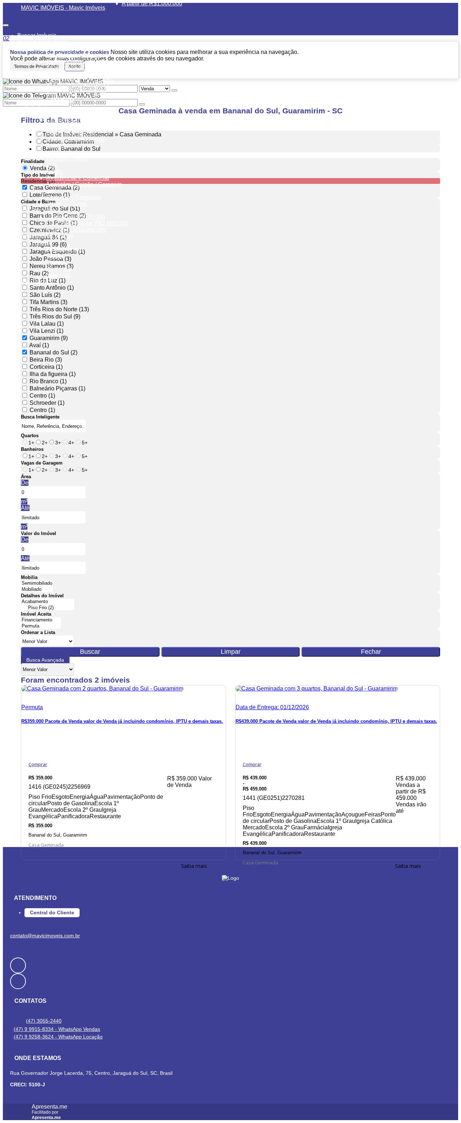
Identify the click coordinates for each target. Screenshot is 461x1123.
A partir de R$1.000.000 (152, 3)
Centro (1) (42, 396)
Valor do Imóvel (38, 533)
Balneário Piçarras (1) (57, 388)
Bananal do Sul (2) (53, 352)
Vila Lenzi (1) (46, 331)
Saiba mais (194, 865)
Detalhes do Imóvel (42, 595)
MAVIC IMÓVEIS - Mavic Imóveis (63, 8)
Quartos (30, 435)
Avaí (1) (39, 345)
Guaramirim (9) (49, 338)
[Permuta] (41, 626)
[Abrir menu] (6, 23)
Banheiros (32, 449)
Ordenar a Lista (38, 632)
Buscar (90, 651)
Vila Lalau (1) (47, 324)
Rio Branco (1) (48, 381)
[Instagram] (230, 981)
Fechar (371, 651)
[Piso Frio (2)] (47, 608)
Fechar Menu (111, 10)
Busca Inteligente (40, 417)
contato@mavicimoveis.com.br (45, 935)
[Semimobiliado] (37, 583)
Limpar (231, 651)
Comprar (37, 764)
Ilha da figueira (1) (53, 374)
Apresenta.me (49, 1107)
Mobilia (29, 577)
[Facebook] (230, 965)
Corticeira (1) (46, 367)
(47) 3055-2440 (44, 1021)
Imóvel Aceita (36, 614)
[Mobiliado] (37, 590)
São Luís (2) (45, 295)
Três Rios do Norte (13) (59, 309)
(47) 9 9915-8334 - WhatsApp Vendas (57, 1029)
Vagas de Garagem (42, 463)
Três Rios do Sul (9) (55, 316)
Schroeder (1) (47, 403)
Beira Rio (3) (46, 360)
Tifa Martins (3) (48, 302)
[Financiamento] (41, 620)
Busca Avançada (45, 660)
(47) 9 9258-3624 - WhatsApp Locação (58, 1037)
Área (26, 476)
